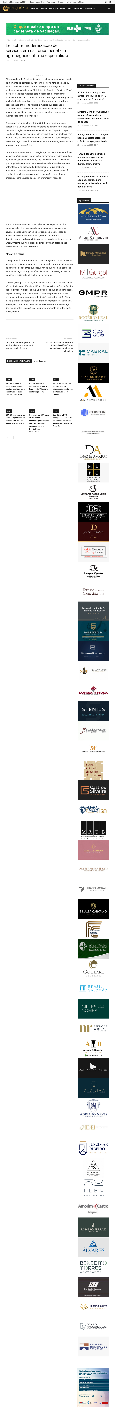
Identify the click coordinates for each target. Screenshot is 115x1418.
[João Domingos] (93, 541)
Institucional (40, 2)
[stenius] (93, 720)
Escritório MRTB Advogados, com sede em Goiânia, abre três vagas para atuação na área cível (62, 420)
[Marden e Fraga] (93, 700)
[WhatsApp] (28, 66)
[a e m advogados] (93, 402)
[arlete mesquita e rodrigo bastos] (93, 561)
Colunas (34, 8)
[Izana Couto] (93, 581)
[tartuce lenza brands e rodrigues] (93, 1196)
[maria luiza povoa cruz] (93, 481)
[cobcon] (93, 422)
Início (8, 40)
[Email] (34, 66)
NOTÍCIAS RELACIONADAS (18, 361)
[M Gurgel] (93, 283)
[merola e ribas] (93, 1037)
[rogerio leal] (93, 323)
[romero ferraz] (93, 1236)
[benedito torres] (93, 1276)
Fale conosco (71, 2)
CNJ (17, 16)
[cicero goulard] (93, 978)
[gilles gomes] (93, 1017)
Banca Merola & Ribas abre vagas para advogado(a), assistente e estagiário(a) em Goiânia (63, 389)
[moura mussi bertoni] (93, 342)
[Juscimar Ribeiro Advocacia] (93, 1157)
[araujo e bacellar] (93, 1057)
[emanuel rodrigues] (93, 1355)
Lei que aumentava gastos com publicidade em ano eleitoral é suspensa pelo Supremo (20, 345)
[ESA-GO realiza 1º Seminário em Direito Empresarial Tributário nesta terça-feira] (39, 374)
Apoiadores (51, 2)
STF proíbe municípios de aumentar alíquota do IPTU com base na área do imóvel (92, 96)
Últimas (81, 2)
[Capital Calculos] (93, 1077)
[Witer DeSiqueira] (93, 223)
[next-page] (12, 437)
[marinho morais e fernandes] (93, 759)
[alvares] (93, 1256)
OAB (69, 8)
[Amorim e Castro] (93, 1216)
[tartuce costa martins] (93, 600)
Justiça (44, 8)
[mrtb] (93, 839)
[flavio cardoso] (93, 938)
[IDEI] (93, 1137)
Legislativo (90, 8)
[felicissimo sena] (93, 739)
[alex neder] (93, 958)
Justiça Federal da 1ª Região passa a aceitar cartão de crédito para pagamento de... (93, 138)
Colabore (61, 2)
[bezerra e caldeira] (93, 660)
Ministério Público (57, 8)
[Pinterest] (21, 66)
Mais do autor (40, 361)
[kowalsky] (93, 1177)
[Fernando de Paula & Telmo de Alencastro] (93, 620)
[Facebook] (101, 2)
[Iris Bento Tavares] (93, 1296)
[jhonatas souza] (93, 680)
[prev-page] (7, 437)
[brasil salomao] (93, 998)
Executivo (78, 8)
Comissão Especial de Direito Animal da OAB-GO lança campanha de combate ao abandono (59, 347)
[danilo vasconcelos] (93, 1335)
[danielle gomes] (93, 521)
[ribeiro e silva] (93, 1316)
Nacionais (8, 16)
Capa (32, 2)
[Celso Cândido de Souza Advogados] (93, 779)
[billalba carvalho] (93, 918)
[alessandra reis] (93, 878)
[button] (108, 8)
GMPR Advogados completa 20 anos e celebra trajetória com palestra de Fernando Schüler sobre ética (15, 389)
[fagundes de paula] (93, 640)
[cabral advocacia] (93, 362)
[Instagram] (105, 2)
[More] (54, 66)
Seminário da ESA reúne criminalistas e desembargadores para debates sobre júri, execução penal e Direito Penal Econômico (39, 423)
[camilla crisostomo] (93, 859)
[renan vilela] (93, 442)
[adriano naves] (93, 1117)
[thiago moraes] (93, 898)
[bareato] (93, 263)
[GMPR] (93, 303)
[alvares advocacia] (93, 799)
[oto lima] (93, 1097)
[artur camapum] (93, 243)
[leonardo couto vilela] (93, 501)
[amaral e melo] (93, 819)
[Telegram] (47, 66)
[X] (110, 2)
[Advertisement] (39, 203)
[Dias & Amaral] (93, 461)
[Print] (40, 66)
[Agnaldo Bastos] (93, 382)
